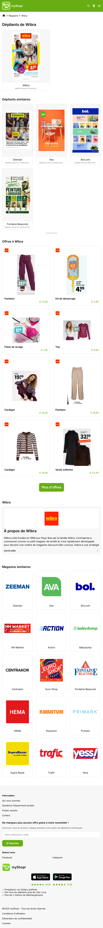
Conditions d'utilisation (13, 913)
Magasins (13, 15)
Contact (6, 815)
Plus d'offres (51, 487)
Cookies (6, 923)
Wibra (24, 15)
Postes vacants (9, 810)
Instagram (57, 857)
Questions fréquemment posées (18, 805)
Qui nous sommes (11, 800)
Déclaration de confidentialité (17, 918)
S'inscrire (12, 843)
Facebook (7, 857)
